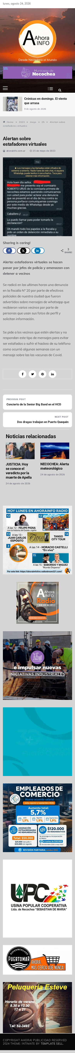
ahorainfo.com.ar (15, 151)
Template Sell (52, 1043)
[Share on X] (23, 251)
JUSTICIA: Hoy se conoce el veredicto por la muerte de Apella (19, 470)
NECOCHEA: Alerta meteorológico (54, 466)
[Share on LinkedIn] (37, 251)
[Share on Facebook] (9, 251)
